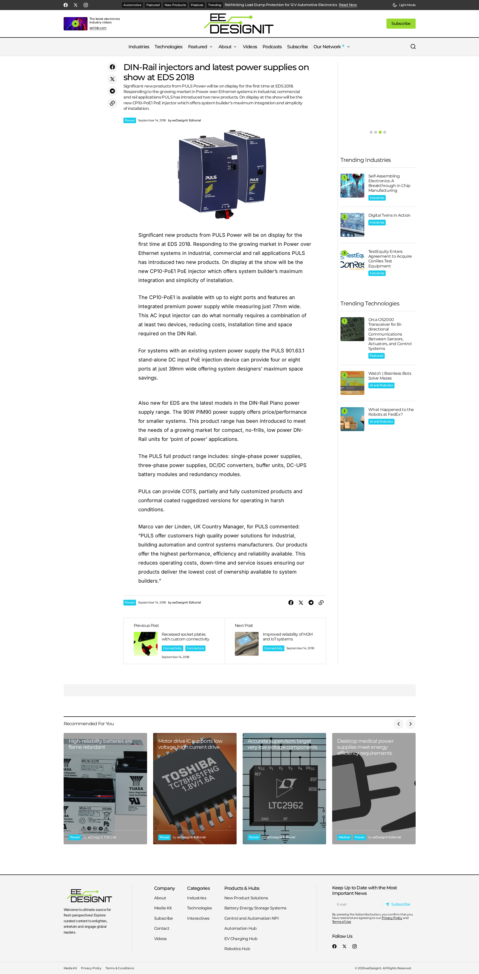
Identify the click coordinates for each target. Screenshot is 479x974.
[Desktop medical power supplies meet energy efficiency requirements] (374, 788)
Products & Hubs (241, 888)
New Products (175, 5)
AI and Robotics (381, 385)
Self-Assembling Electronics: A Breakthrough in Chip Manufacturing (389, 183)
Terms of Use (341, 921)
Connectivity (172, 648)
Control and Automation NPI (251, 918)
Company (164, 888)
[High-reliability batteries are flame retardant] (105, 788)
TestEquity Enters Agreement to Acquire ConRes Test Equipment (390, 258)
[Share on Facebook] (112, 67)
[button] (404, 5)
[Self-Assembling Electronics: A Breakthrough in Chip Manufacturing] (352, 186)
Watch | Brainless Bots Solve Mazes (389, 376)
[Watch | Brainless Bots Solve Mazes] (352, 383)
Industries (377, 198)
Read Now (348, 5)
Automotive (132, 5)
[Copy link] (112, 103)
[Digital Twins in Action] (352, 225)
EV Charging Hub (240, 938)
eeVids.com (98, 28)
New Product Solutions (246, 898)
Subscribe (163, 918)
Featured (153, 5)
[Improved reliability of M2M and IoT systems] (275, 641)
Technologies (199, 908)
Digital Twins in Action (389, 215)
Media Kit (163, 908)
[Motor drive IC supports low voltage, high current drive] (195, 788)
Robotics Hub (237, 948)
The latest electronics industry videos (105, 20)
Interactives (198, 918)
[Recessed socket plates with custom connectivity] (174, 641)
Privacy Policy (392, 918)
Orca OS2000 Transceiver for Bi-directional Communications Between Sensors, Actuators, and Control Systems (390, 334)
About (160, 898)
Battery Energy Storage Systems (255, 908)
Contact (161, 928)
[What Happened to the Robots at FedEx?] (352, 419)
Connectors (195, 648)
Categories (198, 888)
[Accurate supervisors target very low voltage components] (284, 788)
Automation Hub (240, 928)
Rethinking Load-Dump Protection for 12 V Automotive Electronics (281, 5)
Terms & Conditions (120, 968)
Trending (214, 5)
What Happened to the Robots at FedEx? (391, 412)
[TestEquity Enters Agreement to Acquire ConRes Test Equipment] (352, 261)
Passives (197, 5)
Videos (160, 938)
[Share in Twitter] (112, 79)
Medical (344, 837)
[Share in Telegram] (112, 91)
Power (130, 120)
